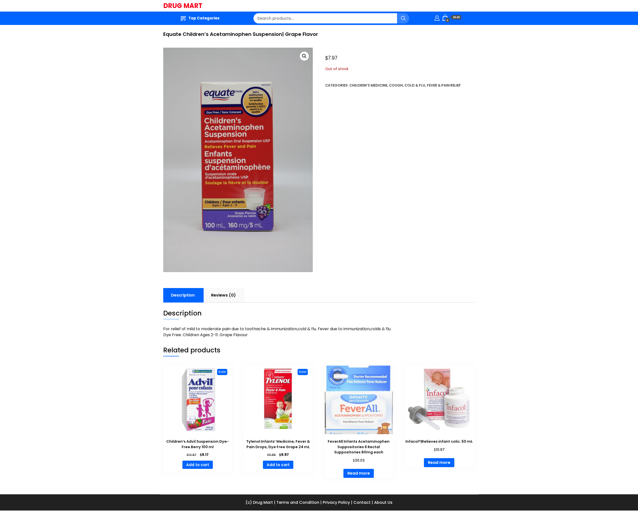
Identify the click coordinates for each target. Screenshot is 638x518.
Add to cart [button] (197, 464)
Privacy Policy (336, 502)
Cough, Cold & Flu (407, 85)
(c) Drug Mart (259, 502)
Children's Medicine (368, 85)
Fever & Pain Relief (444, 85)
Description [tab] (183, 295)
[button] (304, 56)
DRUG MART (182, 5)
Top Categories (204, 18)
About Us (383, 502)
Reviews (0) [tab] (223, 295)
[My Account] (437, 17)
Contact (362, 502)
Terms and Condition (297, 502)
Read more (358, 473)
